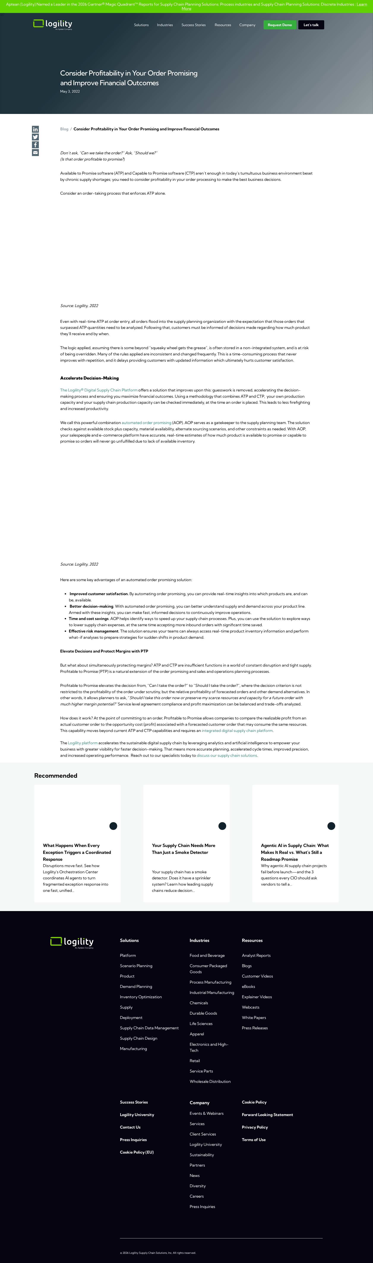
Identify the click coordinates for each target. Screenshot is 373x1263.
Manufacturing (133, 1048)
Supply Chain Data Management (149, 1027)
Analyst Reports (256, 955)
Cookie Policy (254, 1102)
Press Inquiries (133, 1139)
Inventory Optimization (141, 996)
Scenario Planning (136, 965)
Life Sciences (201, 1023)
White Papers (254, 1017)
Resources (223, 25)
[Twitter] (35, 137)
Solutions (141, 25)
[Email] (35, 153)
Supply (126, 1007)
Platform (128, 955)
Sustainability (202, 1154)
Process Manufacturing (210, 982)
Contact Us (130, 1127)
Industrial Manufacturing (212, 992)
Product (127, 976)
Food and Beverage (207, 955)
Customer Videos (257, 976)
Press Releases (255, 1027)
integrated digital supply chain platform (237, 730)
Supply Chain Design (138, 1038)
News (195, 1175)
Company (247, 25)
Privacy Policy (255, 1127)
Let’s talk (311, 25)
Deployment (131, 1017)
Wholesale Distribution (210, 1081)
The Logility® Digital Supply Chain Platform (99, 390)
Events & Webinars (207, 1113)
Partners (197, 1165)
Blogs (247, 965)
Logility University (137, 1114)
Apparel (197, 1033)
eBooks (248, 986)
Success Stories (194, 25)
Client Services (203, 1134)
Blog (64, 128)
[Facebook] (35, 145)
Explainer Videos (257, 996)
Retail (195, 1060)
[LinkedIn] (35, 130)
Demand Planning (136, 986)
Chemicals (199, 1002)
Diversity (198, 1185)
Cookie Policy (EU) (137, 1152)
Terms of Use (254, 1139)
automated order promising (146, 422)
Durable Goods (203, 1013)
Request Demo (280, 25)
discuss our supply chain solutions (227, 755)
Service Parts (201, 1071)
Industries (165, 25)
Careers (197, 1196)
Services (197, 1123)
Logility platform (83, 742)
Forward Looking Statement (267, 1114)
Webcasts (250, 1007)
